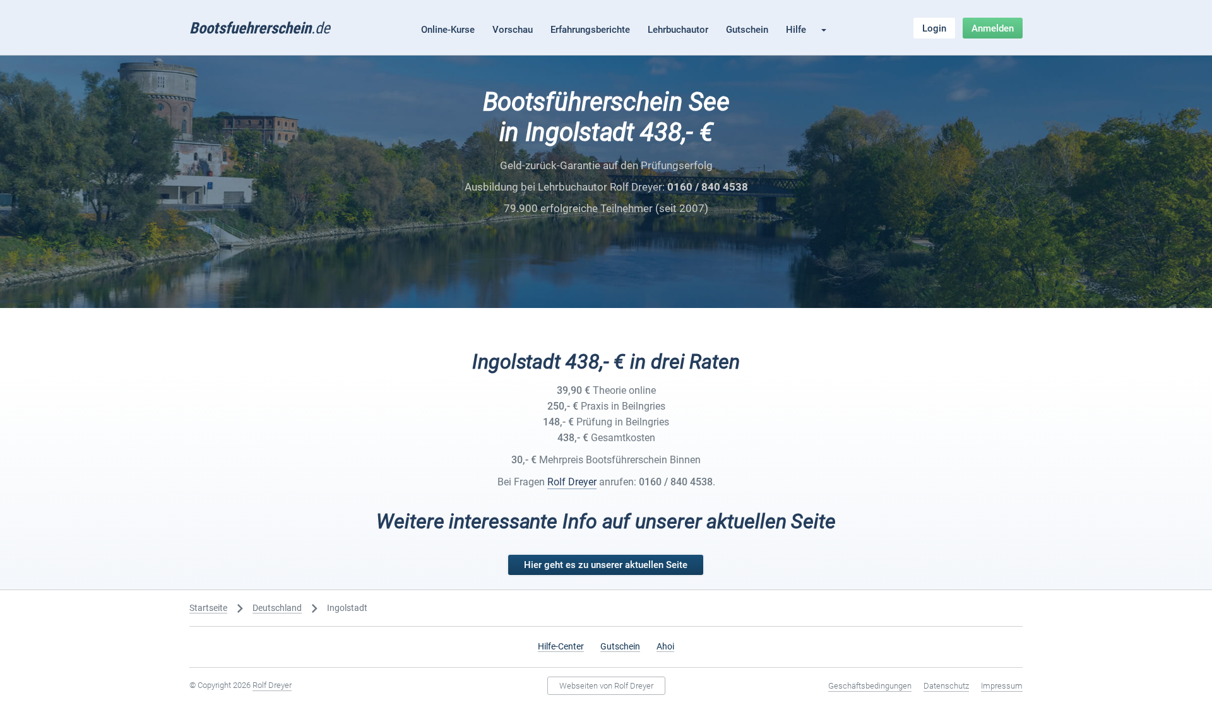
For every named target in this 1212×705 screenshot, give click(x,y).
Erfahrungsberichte (590, 29)
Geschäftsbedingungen (870, 685)
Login (934, 28)
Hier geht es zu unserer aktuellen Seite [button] (605, 565)
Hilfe (796, 29)
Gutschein (747, 29)
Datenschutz (946, 685)
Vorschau (512, 29)
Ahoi (665, 646)
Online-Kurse (448, 29)
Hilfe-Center (561, 646)
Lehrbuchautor (678, 29)
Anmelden (992, 28)
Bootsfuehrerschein (259, 28)
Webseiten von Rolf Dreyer (606, 685)
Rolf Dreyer (572, 482)
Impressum (1002, 685)
